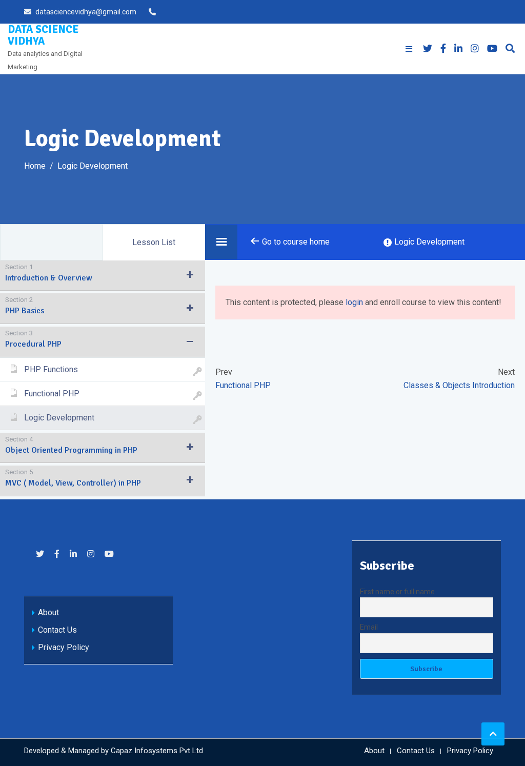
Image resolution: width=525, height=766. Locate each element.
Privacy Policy (63, 647)
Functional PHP (243, 385)
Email (369, 627)
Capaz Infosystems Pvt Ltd (157, 750)
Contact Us (57, 630)
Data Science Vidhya (43, 35)
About (48, 612)
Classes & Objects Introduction (459, 385)
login (354, 302)
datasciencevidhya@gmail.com (85, 12)
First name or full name (397, 592)
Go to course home (295, 242)
